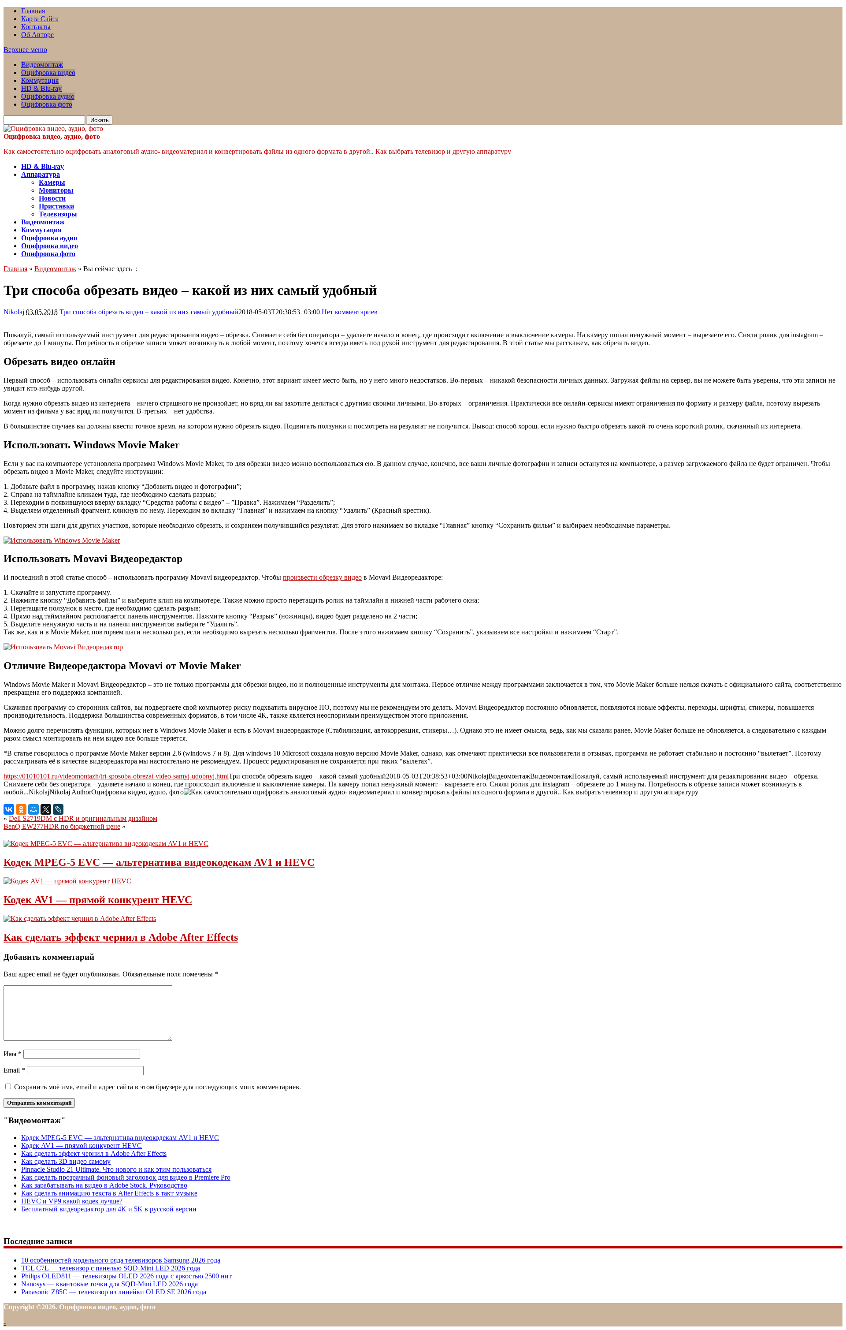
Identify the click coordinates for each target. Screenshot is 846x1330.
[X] (46, 809)
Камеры (52, 182)
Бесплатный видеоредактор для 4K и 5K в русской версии (109, 1209)
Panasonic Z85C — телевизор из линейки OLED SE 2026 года (113, 1292)
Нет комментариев (350, 312)
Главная (33, 11)
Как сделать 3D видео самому (66, 1161)
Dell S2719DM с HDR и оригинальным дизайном (83, 818)
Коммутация (40, 80)
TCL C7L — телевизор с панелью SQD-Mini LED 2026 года (110, 1268)
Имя (13, 1054)
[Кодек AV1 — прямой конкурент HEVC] (67, 881)
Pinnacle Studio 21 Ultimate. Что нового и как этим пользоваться (116, 1169)
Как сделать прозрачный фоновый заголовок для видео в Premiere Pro (125, 1177)
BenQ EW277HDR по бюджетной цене (62, 826)
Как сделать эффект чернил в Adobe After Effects (121, 937)
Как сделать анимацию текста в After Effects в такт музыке (109, 1193)
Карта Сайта (40, 18)
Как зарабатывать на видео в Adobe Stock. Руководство (104, 1185)
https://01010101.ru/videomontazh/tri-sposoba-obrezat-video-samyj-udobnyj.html (116, 776)
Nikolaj (14, 312)
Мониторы (56, 190)
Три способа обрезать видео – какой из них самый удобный (148, 312)
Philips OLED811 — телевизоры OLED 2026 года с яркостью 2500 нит (126, 1276)
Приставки (56, 206)
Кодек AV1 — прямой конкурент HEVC (98, 899)
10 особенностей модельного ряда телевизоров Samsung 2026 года (120, 1260)
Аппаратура (40, 174)
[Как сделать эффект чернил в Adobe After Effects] (80, 918)
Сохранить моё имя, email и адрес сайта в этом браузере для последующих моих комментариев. (157, 1087)
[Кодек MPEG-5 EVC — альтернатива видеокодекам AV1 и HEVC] (106, 843)
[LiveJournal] (58, 809)
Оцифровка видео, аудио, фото (52, 136)
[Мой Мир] (33, 809)
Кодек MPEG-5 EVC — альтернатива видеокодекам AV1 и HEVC (159, 862)
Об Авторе (37, 34)
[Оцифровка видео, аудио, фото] (53, 128)
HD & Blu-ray (41, 88)
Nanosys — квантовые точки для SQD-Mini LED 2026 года (109, 1284)
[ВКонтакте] (9, 809)
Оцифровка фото (46, 104)
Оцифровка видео (48, 72)
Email (14, 1070)
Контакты (36, 26)
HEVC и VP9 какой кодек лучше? (71, 1201)
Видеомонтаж (42, 64)
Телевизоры (58, 214)
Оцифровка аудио (47, 96)
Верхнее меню (25, 49)
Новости (52, 198)
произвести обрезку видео (322, 577)
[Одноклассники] (21, 809)
